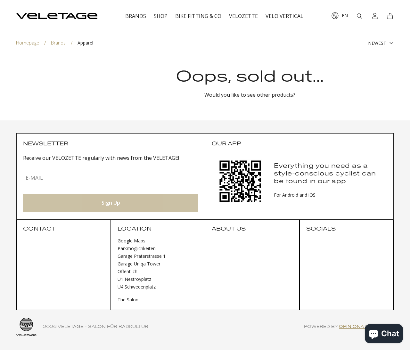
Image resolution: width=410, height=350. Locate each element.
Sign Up (111, 202)
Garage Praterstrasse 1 (142, 256)
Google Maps (131, 241)
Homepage (27, 43)
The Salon (128, 300)
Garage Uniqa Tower (139, 264)
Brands (58, 43)
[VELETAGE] (56, 16)
